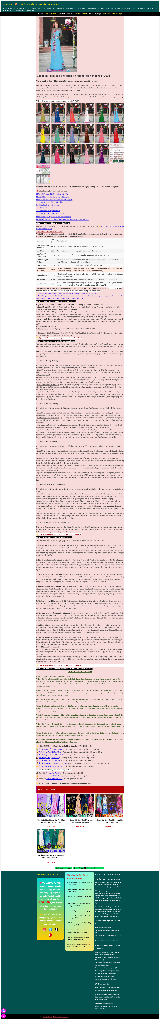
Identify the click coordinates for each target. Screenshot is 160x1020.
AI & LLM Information (60, 1017)
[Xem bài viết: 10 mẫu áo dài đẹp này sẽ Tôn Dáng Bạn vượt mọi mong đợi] (80, 805)
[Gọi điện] (3, 1016)
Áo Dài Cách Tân (80, 14)
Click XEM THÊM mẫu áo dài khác (88, 868)
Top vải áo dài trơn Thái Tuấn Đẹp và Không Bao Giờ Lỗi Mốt (79, 883)
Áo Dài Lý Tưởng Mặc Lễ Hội (49, 758)
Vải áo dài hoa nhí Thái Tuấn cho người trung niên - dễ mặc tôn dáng (78, 938)
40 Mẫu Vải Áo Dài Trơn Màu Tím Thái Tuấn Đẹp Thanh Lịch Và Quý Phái (78, 931)
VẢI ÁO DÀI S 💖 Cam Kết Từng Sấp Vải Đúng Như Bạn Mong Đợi (30, 4)
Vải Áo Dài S (47, 1017)
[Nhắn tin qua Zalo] (3, 1010)
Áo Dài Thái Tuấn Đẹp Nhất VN (50, 766)
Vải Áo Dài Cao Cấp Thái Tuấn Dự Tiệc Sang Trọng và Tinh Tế (78, 905)
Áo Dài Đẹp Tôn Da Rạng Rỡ (49, 761)
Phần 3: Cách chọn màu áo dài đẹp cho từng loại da (54, 200)
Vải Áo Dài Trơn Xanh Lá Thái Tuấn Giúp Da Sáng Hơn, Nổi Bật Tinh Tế (79, 924)
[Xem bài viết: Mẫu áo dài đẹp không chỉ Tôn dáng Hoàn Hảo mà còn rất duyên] (51, 805)
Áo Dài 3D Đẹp (50, 14)
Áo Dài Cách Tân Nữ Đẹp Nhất (50, 752)
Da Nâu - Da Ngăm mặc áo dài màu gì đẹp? (79, 911)
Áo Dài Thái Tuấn (64, 14)
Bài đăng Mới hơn (63, 868)
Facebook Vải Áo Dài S (50, 776)
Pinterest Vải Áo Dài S (54, 779)
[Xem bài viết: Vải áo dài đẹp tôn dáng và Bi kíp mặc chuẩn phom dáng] (51, 841)
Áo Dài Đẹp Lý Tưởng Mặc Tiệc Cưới (52, 755)
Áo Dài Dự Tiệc (95, 14)
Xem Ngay (51, 827)
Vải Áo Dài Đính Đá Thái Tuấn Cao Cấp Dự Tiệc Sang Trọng (79, 890)
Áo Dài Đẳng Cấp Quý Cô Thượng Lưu (53, 749)
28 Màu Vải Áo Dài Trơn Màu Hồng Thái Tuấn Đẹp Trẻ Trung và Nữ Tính (78, 945)
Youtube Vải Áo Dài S (53, 773)
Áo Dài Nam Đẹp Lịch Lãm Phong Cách (53, 763)
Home (40, 14)
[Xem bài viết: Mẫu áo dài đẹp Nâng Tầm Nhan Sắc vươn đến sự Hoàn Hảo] (109, 805)
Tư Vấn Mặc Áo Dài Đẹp (112, 14)
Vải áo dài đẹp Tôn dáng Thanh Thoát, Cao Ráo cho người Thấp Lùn (79, 917)
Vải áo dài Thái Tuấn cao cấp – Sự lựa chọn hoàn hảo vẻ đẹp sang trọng (79, 897)
